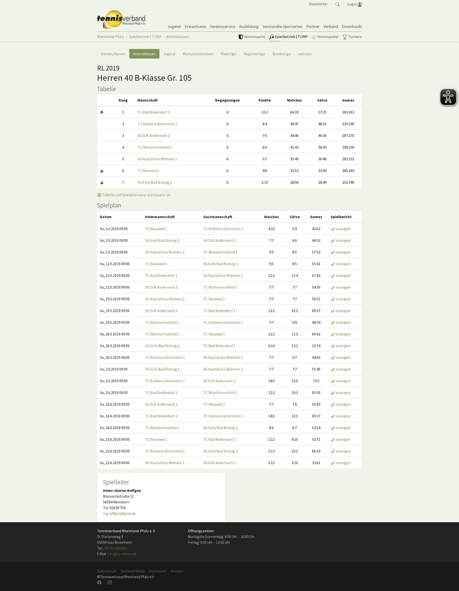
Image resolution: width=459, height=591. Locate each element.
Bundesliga (282, 53)
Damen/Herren (113, 53)
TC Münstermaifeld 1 (154, 147)
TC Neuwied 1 (148, 170)
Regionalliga (254, 53)
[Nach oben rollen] (449, 581)
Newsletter (318, 3)
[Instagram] (110, 582)
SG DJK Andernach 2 (153, 135)
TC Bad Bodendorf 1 (153, 112)
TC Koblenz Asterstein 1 (157, 123)
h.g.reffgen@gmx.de (119, 513)
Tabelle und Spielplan (135, 194)
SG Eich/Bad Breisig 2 (154, 182)
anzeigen (343, 228)
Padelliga (228, 53)
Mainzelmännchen (198, 53)
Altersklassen (144, 53)
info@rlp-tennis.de (122, 553)
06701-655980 (115, 548)
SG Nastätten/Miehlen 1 (157, 158)
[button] (338, 4)
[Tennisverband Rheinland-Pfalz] (121, 20)
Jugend (169, 53)
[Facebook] (100, 582)
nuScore (304, 53)
